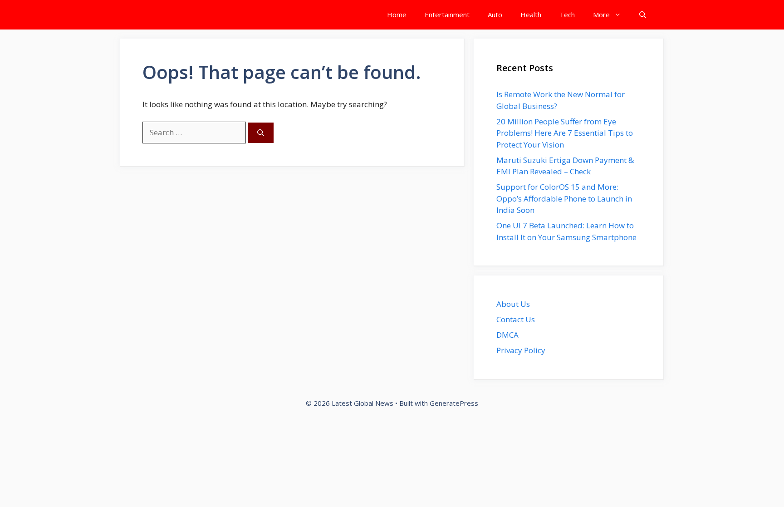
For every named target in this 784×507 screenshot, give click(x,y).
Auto (495, 14)
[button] (642, 15)
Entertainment (447, 14)
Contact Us (515, 319)
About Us (513, 304)
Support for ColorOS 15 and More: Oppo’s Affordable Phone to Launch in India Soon (564, 198)
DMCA (507, 335)
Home (397, 14)
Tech (567, 14)
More (601, 14)
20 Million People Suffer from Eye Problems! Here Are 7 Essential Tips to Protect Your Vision (564, 133)
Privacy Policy (520, 350)
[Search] (261, 133)
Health (530, 14)
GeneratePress (454, 403)
